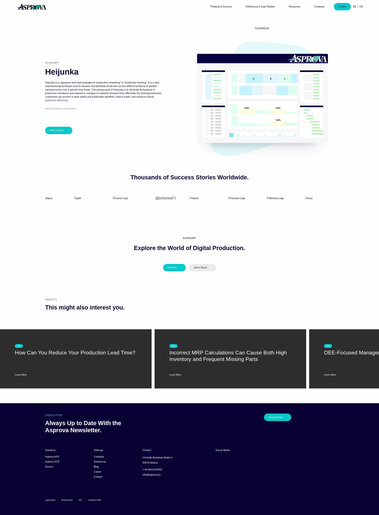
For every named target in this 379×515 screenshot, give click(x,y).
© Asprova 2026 (94, 500)
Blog (96, 466)
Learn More (21, 374)
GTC (80, 500)
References (100, 461)
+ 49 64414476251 (152, 469)
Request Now (275, 417)
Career (97, 471)
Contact (98, 477)
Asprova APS (52, 456)
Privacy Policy (67, 500)
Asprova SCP (52, 461)
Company (99, 456)
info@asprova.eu (151, 474)
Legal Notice (50, 500)
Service (49, 466)
